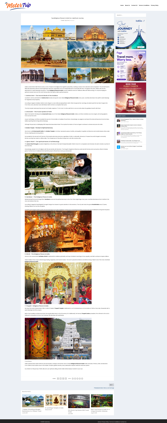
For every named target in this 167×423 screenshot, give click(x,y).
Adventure (128, 127)
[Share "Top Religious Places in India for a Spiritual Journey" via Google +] (63, 378)
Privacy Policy (154, 5)
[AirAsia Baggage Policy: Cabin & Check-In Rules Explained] (118, 120)
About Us (127, 5)
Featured (122, 128)
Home (122, 5)
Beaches (128, 135)
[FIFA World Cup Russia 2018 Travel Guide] (79, 401)
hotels (128, 128)
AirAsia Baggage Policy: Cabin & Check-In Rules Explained (132, 120)
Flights (129, 136)
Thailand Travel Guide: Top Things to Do (130, 140)
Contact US (134, 5)
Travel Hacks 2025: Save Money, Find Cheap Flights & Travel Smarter (131, 133)
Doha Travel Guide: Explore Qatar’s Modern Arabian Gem (131, 125)
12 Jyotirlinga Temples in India (54, 408)
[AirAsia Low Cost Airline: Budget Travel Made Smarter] (118, 147)
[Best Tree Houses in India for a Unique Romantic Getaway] (102, 400)
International (132, 128)
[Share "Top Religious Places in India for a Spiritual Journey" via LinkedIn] (66, 378)
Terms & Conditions (144, 5)
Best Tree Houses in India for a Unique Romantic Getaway (100, 410)
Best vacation (137, 127)
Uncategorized (124, 137)
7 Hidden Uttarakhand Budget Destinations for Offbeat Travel (31, 410)
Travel (62, 20)
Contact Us (123, 422)
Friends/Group (133, 136)
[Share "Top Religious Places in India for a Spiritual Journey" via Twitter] (60, 378)
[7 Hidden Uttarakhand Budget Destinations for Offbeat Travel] (33, 400)
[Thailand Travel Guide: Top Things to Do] (118, 141)
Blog (141, 127)
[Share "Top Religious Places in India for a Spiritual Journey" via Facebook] (58, 378)
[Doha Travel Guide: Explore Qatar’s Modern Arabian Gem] (118, 125)
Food (126, 128)
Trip (65, 20)
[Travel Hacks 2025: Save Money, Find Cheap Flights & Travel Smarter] (118, 133)
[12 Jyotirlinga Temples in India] (56, 400)
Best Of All (132, 127)
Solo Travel (137, 128)
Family (122, 136)
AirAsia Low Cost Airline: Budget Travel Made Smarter (131, 147)
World (127, 129)
